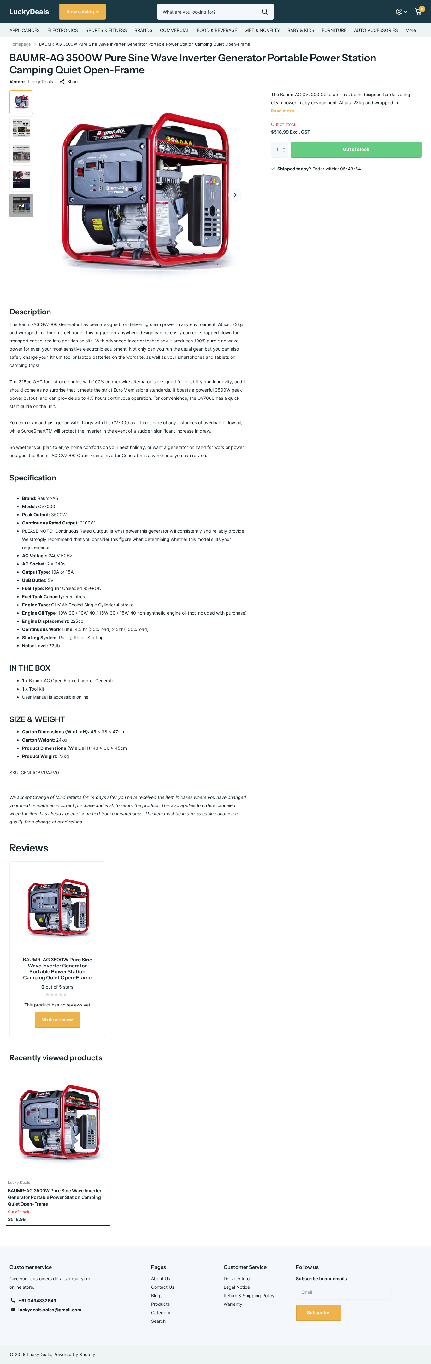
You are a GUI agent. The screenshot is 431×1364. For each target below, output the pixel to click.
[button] (235, 194)
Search (158, 1321)
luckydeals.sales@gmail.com (49, 1309)
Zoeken (265, 12)
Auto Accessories (376, 30)
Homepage (20, 44)
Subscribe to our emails (321, 1278)
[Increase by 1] (285, 144)
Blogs (156, 1295)
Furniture (334, 30)
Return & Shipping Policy (249, 1295)
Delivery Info (237, 1278)
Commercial (174, 30)
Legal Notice (237, 1287)
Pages (158, 1267)
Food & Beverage (217, 30)
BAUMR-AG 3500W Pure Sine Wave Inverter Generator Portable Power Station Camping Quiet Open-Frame (55, 1197)
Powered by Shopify (74, 1354)
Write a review (57, 1019)
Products (160, 1304)
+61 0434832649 (37, 1300)
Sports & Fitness (106, 30)
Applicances (24, 30)
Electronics (62, 30)
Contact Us (162, 1287)
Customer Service (245, 1267)
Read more (282, 110)
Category (160, 1312)
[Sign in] (401, 12)
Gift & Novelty (262, 30)
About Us (160, 1278)
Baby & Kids (300, 30)
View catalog (80, 11)
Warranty (233, 1304)
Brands (143, 30)
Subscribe (318, 1312)
